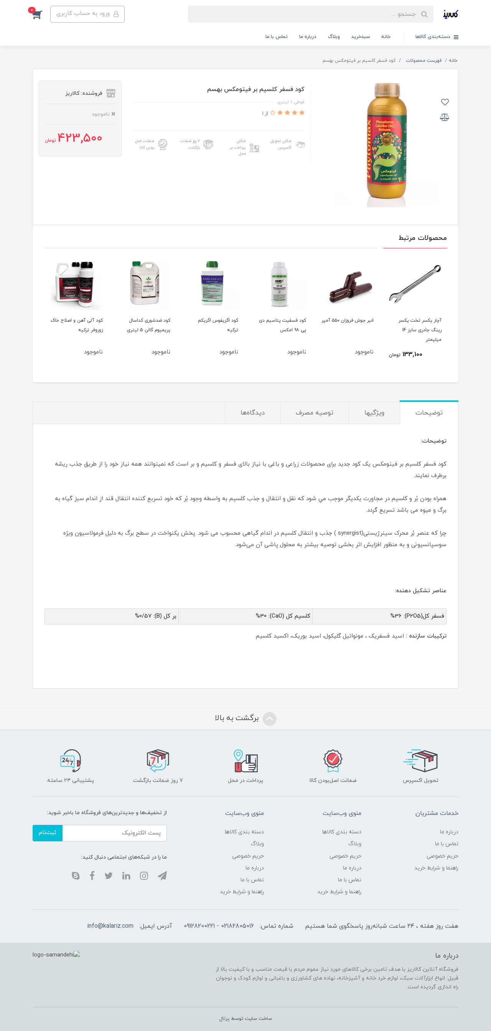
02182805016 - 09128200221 (219, 926)
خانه (385, 36)
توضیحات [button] (429, 413)
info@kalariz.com (110, 926)
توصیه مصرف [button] (314, 413)
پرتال (224, 1018)
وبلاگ (334, 36)
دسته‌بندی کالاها (433, 36)
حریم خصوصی (442, 856)
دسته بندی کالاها (341, 832)
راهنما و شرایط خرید (436, 868)
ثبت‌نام (47, 833)
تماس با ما (276, 36)
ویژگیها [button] (374, 413)
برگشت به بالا (238, 718)
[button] (41, 14)
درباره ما (307, 36)
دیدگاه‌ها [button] (253, 413)
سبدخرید (360, 36)
